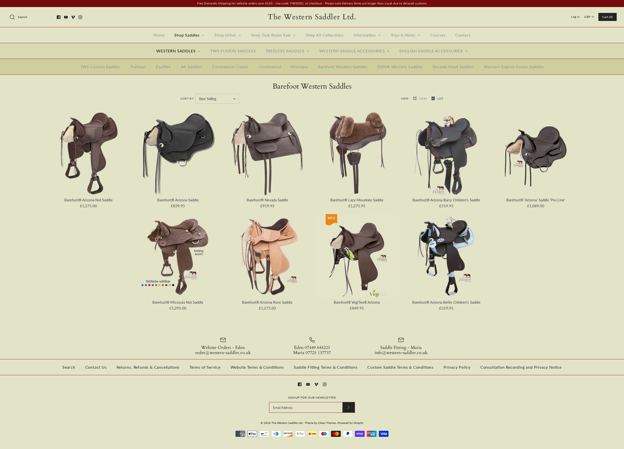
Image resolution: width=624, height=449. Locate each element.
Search (68, 367)
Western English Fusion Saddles (514, 66)
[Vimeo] (73, 17)
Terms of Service (205, 367)
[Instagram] (80, 17)
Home (158, 35)
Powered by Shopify (350, 423)
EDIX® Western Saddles (400, 66)
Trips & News (405, 35)
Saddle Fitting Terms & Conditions (325, 367)
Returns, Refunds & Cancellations (148, 367)
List (441, 98)
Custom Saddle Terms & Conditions (400, 367)
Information (367, 35)
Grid (423, 98)
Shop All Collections (325, 35)
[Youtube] (66, 17)
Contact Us (96, 367)
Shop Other (227, 35)
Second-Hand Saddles (453, 66)
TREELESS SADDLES (287, 50)
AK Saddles (191, 66)
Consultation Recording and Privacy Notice (521, 367)
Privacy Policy (457, 367)
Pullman (138, 66)
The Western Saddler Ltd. (287, 423)
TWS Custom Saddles (100, 66)
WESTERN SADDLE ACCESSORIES (354, 50)
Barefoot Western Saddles (342, 66)
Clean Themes (327, 423)
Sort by (187, 98)
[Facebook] (58, 17)
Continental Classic (230, 66)
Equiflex (163, 66)
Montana (299, 66)
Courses (438, 35)
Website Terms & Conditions (257, 367)
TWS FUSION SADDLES (233, 50)
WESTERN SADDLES (178, 50)
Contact (463, 35)
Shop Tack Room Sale (273, 35)
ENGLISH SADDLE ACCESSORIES (434, 50)
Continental (270, 66)
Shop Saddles (189, 35)
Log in (575, 17)
